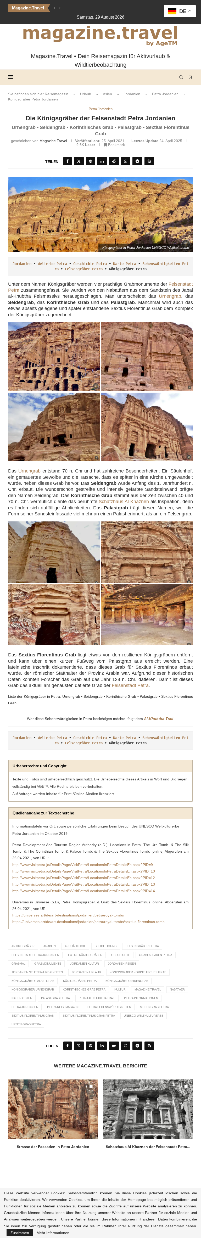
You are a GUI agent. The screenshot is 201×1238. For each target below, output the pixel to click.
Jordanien (132, 94)
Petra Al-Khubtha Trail (97, 998)
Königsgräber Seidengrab (126, 980)
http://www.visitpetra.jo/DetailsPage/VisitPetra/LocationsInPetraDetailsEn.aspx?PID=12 (83, 878)
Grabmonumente (47, 963)
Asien (107, 94)
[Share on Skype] (149, 161)
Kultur (120, 989)
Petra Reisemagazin (63, 1007)
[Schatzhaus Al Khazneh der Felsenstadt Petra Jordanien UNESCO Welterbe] (148, 1109)
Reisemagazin (56, 94)
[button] (55, 8)
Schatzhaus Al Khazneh (124, 501)
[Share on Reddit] (114, 161)
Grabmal (18, 963)
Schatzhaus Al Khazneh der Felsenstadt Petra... (148, 1147)
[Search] (181, 77)
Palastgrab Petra (55, 998)
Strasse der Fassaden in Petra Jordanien (53, 1147)
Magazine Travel (148, 989)
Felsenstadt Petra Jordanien (35, 954)
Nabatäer (177, 989)
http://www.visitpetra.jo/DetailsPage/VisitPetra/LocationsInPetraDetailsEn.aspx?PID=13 (83, 884)
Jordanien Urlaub (86, 972)
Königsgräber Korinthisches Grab (138, 972)
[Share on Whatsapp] (125, 161)
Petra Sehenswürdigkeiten (109, 1007)
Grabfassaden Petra (155, 954)
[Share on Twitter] (79, 161)
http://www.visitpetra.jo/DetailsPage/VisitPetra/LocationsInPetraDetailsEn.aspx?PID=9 (82, 865)
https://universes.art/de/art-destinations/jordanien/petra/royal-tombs (68, 915)
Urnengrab (170, 296)
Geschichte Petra (90, 264)
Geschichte (120, 954)
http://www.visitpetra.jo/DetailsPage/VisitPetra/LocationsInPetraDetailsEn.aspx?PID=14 (83, 891)
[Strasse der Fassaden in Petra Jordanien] (53, 1109)
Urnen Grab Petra (26, 1024)
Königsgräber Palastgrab (33, 980)
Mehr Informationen (53, 1233)
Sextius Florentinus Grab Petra (89, 1015)
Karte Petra (124, 264)
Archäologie (75, 946)
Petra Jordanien (165, 94)
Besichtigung (106, 946)
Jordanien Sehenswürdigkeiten (37, 972)
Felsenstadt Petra (130, 685)
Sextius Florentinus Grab (33, 1015)
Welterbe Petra (52, 264)
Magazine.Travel (53, 141)
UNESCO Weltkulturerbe (143, 1015)
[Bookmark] (190, 77)
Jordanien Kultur (84, 963)
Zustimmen (19, 1233)
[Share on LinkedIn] (102, 161)
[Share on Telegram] (137, 161)
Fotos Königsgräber (85, 954)
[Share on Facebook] (67, 161)
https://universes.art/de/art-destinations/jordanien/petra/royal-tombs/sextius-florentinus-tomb (88, 922)
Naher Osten (22, 998)
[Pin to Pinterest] (90, 161)
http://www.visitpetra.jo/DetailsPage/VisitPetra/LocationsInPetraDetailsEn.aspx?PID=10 (83, 871)
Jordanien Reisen (122, 963)
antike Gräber (23, 946)
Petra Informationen (141, 998)
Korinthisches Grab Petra (84, 989)
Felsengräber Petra (84, 269)
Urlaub (85, 94)
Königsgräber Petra (80, 980)
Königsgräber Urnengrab (33, 989)
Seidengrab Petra (154, 1007)
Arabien (49, 946)
